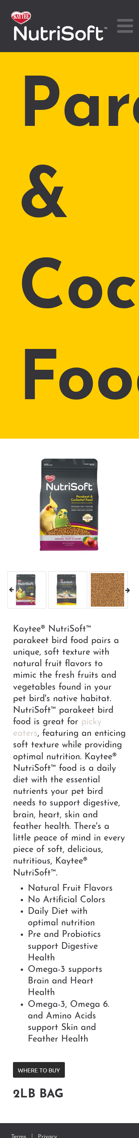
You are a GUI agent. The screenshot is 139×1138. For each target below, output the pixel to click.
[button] (39, 1070)
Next (128, 589)
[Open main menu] (125, 26)
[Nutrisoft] (59, 26)
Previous (11, 589)
